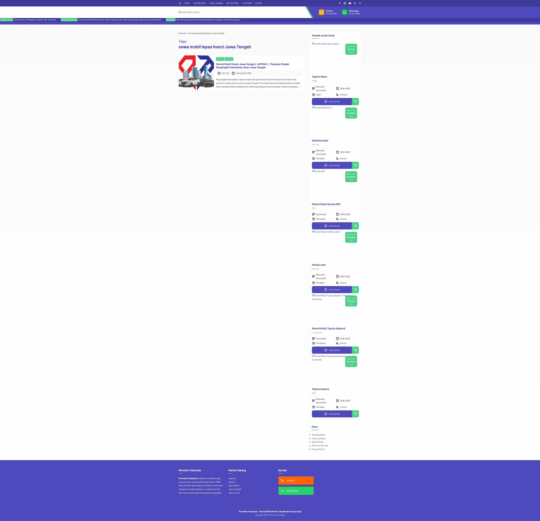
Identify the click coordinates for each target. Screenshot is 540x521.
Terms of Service (320, 445)
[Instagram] (345, 3)
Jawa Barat (234, 485)
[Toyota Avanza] (335, 369)
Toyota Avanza (320, 389)
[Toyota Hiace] (335, 57)
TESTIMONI (247, 3)
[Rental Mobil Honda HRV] (335, 184)
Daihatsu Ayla (320, 140)
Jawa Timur (234, 492)
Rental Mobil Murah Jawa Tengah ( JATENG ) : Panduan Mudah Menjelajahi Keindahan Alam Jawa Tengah (252, 65)
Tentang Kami (318, 434)
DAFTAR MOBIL (232, 3)
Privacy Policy (318, 449)
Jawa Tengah (235, 489)
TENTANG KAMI (199, 3)
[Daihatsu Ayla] (335, 121)
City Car (316, 144)
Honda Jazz (319, 264)
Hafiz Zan (225, 73)
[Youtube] (350, 3)
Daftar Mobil (317, 441)
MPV (314, 393)
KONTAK (258, 3)
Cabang (229, 59)
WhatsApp (292, 490)
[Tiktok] (355, 3)
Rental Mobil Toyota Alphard (328, 328)
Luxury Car (317, 332)
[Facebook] (340, 3)
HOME (187, 3)
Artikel (220, 59)
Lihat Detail (332, 101)
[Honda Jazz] (335, 245)
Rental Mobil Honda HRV (326, 204)
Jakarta (232, 478)
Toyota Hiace (319, 76)
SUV (314, 208)
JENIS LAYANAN (216, 3)
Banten (232, 482)
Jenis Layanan (319, 438)
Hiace (314, 80)
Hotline (290, 480)
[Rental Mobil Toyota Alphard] (335, 309)
